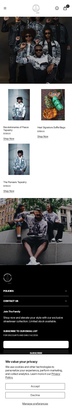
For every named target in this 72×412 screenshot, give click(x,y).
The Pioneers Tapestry (14, 182)
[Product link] (19, 104)
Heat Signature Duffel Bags (51, 127)
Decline (35, 395)
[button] (17, 8)
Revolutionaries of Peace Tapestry (16, 128)
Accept (35, 386)
